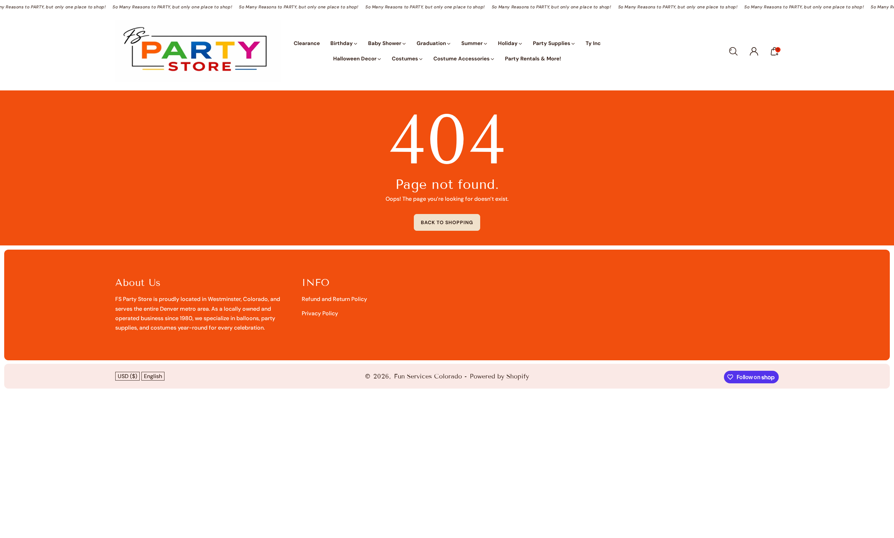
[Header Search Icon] (733, 51)
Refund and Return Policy (334, 299)
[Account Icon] (754, 51)
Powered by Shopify (499, 376)
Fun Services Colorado (428, 376)
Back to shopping (447, 222)
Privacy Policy (320, 313)
